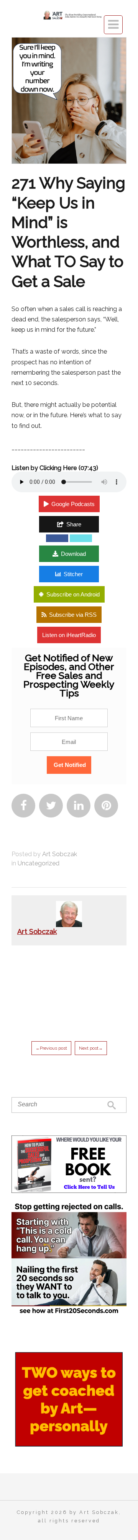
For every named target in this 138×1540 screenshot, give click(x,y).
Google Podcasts (73, 504)
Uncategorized (38, 863)
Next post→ (91, 1048)
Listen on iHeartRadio (69, 635)
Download (73, 553)
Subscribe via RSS (73, 614)
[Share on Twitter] (81, 538)
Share (73, 524)
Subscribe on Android (73, 594)
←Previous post (51, 1048)
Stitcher (73, 574)
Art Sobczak (59, 854)
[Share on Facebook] (57, 538)
